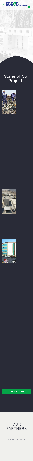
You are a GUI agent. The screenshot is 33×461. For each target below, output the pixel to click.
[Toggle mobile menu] (29, 7)
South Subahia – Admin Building (9, 247)
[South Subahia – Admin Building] (9, 251)
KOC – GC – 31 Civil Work (9, 99)
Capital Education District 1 (9, 297)
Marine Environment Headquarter (9, 347)
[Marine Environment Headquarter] (9, 350)
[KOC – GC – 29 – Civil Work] (9, 151)
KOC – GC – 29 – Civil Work (9, 149)
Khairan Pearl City (9, 199)
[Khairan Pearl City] (9, 201)
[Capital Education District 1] (9, 301)
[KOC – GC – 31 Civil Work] (9, 102)
